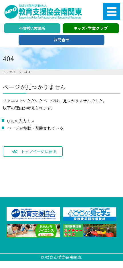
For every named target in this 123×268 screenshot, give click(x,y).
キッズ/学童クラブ (91, 28)
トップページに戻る (39, 151)
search (105, 58)
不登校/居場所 (32, 28)
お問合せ (61, 40)
